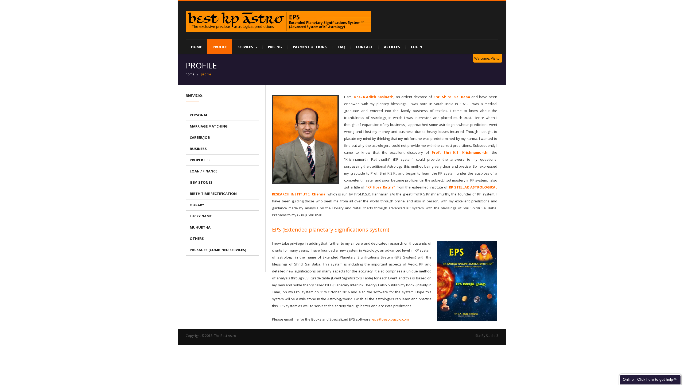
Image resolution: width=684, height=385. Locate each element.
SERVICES (245, 47)
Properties (200, 159)
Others (197, 238)
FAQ (341, 47)
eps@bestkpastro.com (390, 319)
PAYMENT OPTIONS (310, 47)
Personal (199, 115)
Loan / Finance (203, 171)
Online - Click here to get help (648, 379)
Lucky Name (201, 216)
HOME (196, 47)
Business (198, 148)
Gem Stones (201, 182)
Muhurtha (200, 227)
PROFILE (220, 47)
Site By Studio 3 (486, 335)
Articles (392, 47)
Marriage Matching (209, 126)
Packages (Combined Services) (218, 249)
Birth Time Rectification (213, 193)
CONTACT (364, 47)
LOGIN (416, 47)
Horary (197, 204)
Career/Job (200, 137)
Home (190, 74)
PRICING (275, 47)
